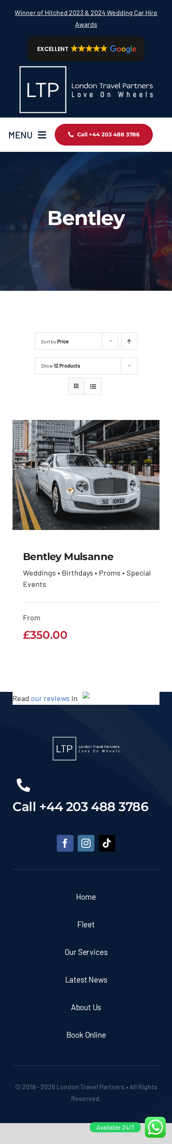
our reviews (50, 698)
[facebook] (65, 843)
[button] (86, 48)
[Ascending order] (129, 341)
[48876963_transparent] (86, 65)
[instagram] (86, 843)
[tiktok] (107, 843)
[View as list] (93, 386)
